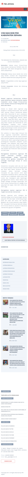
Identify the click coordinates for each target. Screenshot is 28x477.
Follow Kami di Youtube (7, 435)
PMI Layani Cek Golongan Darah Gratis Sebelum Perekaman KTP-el (13, 410)
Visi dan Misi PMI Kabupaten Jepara (11, 34)
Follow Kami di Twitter (7, 429)
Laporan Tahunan (8, 274)
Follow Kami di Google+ (7, 432)
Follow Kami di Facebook (8, 426)
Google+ (13, 212)
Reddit (21, 214)
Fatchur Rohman (15, 40)
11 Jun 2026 (14, 324)
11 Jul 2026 (14, 307)
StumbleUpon (13, 214)
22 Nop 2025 (14, 340)
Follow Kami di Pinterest (7, 438)
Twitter (20, 212)
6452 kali (5, 41)
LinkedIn (5, 214)
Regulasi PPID (6, 285)
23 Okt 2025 (14, 367)
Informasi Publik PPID (9, 262)
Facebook (5, 212)
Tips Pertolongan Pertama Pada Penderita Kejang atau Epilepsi (12, 415)
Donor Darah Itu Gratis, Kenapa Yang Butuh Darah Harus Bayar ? (12, 403)
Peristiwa (5, 280)
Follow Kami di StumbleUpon (9, 441)
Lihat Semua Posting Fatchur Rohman (15, 240)
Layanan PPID (6, 277)
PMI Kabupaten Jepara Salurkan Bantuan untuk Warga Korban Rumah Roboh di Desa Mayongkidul (17, 349)
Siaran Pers (6, 288)
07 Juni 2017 (6, 38)
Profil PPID (6, 282)
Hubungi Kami (8, 461)
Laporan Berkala (7, 265)
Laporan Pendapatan (8, 268)
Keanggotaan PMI (5, 406)
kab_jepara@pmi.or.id (11, 457)
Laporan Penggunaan (9, 271)
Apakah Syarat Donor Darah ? (9, 418)
